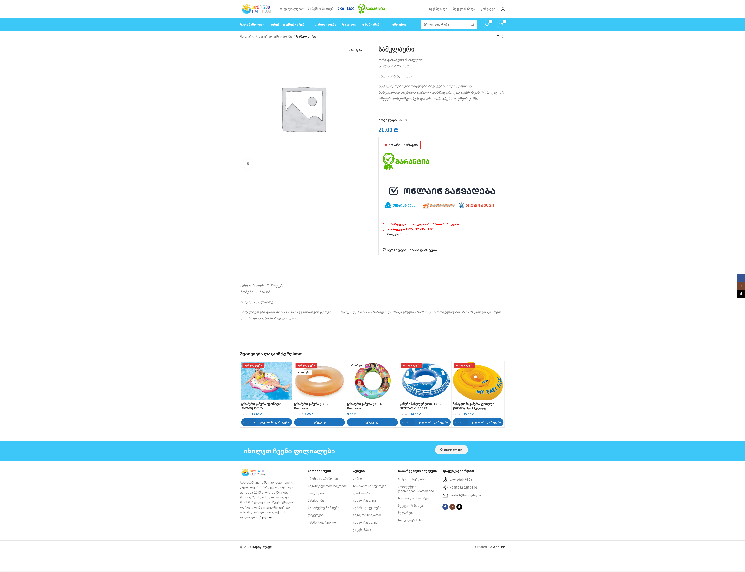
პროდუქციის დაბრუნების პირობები (416, 489)
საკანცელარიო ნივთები (327, 486)
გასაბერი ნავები (366, 522)
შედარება (406, 513)
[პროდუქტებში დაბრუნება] (498, 36)
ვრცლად (265, 517)
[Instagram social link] (452, 507)
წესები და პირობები (414, 498)
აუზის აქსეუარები (367, 508)
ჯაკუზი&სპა (362, 529)
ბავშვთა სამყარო (367, 515)
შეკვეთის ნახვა (410, 505)
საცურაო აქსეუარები (275, 36)
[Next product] (502, 36)
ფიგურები (316, 515)
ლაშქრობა (361, 493)
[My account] (503, 9)
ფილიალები (453, 449)
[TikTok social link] (459, 507)
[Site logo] (256, 8)
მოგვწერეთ (397, 234)
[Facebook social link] (445, 507)
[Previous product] (493, 36)
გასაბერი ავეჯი (365, 500)
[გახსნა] (248, 164)
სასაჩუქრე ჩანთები (323, 508)
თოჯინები (316, 493)
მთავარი (247, 36)
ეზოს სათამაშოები (323, 479)
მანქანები (316, 500)
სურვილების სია (411, 520)
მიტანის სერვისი (412, 479)
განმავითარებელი (323, 522)
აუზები (358, 479)
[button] (266, 422)
